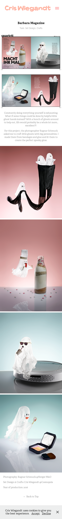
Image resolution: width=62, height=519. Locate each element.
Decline (46, 513)
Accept (35, 513)
